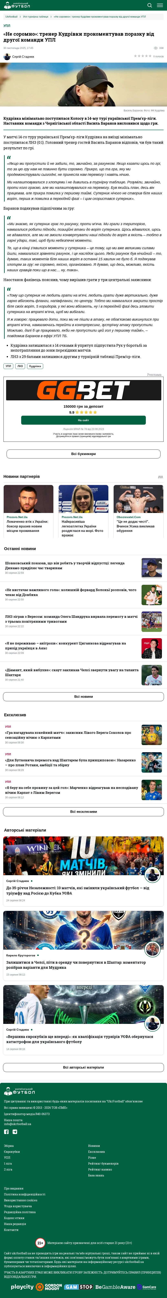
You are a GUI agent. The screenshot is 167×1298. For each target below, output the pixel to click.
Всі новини (83, 697)
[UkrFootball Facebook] (6, 1132)
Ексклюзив (96, 1152)
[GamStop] (78, 1287)
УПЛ (6, 26)
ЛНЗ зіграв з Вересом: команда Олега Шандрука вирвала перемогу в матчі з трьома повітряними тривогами (71, 619)
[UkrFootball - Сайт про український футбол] (16, 5)
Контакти (11, 1230)
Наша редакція (15, 1224)
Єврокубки (12, 1152)
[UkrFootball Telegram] (15, 1132)
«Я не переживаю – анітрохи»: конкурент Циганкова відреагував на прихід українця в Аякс (65, 645)
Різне (92, 1158)
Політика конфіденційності (24, 1194)
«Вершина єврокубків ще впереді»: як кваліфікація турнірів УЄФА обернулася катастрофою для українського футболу (79, 1039)
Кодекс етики (14, 1218)
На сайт (83, 420)
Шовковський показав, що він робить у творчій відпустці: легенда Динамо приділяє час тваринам (64, 565)
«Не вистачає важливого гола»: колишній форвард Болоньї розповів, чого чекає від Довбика (70, 592)
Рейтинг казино (100, 1169)
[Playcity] (22, 1287)
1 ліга (8, 1163)
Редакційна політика (20, 1212)
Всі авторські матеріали (83, 1067)
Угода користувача (18, 1206)
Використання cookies (20, 1200)
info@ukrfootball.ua (17, 1124)
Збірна (9, 1146)
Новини (94, 1146)
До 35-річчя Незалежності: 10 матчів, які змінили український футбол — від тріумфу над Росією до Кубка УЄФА (77, 890)
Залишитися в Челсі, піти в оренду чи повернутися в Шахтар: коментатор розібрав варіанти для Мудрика (76, 965)
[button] (149, 5)
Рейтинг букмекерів (103, 1163)
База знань (96, 1175)
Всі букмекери (83, 454)
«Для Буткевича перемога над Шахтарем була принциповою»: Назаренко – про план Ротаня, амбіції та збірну (70, 762)
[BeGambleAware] (115, 1287)
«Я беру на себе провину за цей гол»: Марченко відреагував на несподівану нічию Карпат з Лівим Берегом (71, 790)
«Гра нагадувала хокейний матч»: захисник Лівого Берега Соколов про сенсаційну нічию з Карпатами (68, 735)
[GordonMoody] (49, 1287)
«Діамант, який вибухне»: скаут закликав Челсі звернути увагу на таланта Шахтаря (71, 672)
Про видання (13, 1188)
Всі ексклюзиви (83, 812)
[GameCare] (146, 1287)
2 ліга (8, 1169)
